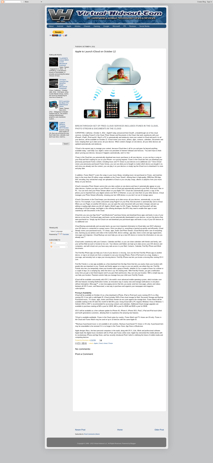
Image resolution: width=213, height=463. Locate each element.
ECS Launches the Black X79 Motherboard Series (64, 103)
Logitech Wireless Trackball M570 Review (64, 125)
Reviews (132, 26)
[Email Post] (100, 340)
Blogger (133, 443)
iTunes (110, 343)
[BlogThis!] (78, 343)
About (51, 26)
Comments (56, 247)
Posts (54, 243)
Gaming (97, 26)
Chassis (87, 26)
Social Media (144, 26)
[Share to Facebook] (83, 343)
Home (120, 430)
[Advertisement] (120, 36)
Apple (69, 26)
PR (124, 26)
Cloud (101, 343)
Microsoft (116, 26)
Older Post (159, 430)
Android (60, 26)
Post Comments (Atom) (92, 434)
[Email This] (76, 343)
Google (106, 26)
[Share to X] (81, 343)
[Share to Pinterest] (85, 343)
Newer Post (80, 430)
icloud (105, 343)
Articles (77, 26)
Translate (65, 234)
